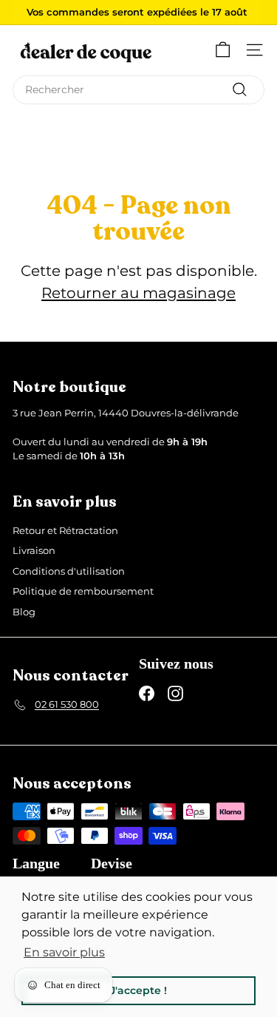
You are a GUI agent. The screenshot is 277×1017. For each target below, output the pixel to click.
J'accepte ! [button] (138, 990)
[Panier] (222, 50)
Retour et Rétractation (65, 530)
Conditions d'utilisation (69, 571)
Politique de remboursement (83, 591)
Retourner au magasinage (138, 293)
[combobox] (138, 89)
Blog (24, 612)
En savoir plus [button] (64, 952)
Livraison (34, 550)
